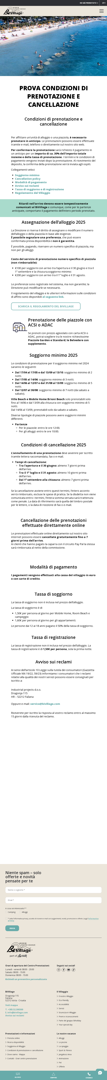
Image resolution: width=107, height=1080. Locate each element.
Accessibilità (64, 1004)
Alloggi (61, 1038)
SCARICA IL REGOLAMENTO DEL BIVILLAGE (46, 306)
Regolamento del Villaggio (32, 193)
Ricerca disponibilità (15, 1042)
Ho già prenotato (88, 3)
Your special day (65, 1024)
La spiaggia (63, 1046)
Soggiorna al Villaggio (16, 1046)
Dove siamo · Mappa (16, 1054)
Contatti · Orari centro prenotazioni (22, 1058)
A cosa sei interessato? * (15, 908)
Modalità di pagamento (31, 182)
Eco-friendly (64, 1000)
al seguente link (53, 297)
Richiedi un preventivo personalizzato (26, 979)
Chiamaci (89, 1078)
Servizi (61, 1008)
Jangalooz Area (65, 1054)
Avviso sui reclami (27, 186)
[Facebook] (63, 970)
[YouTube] (68, 970)
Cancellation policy (27, 178)
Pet (60, 1062)
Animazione (64, 1058)
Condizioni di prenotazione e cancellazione (25, 1050)
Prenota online (13, 1038)
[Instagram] (58, 970)
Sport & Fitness (65, 1050)
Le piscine (63, 1042)
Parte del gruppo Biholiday (70, 1020)
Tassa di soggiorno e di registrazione (39, 189)
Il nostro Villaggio (66, 996)
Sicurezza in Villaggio (67, 1012)
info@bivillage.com (16, 1012)
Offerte (62, 1066)
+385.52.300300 (14, 1009)
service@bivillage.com (45, 704)
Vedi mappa (11, 1005)
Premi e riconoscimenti (68, 1016)
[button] (100, 1073)
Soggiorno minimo (27, 175)
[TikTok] (73, 970)
